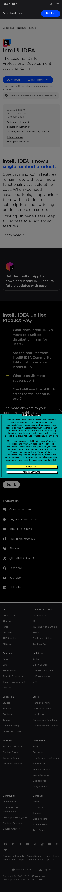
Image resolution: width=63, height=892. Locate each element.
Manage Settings (31, 472)
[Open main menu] (57, 4)
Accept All (31, 466)
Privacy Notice (18, 452)
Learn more (52, 436)
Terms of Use (44, 452)
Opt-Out (52, 460)
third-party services (40, 454)
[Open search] (51, 4)
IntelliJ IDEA (10, 4)
